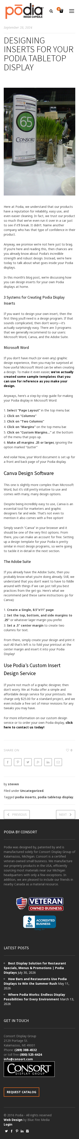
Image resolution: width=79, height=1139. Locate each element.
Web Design (13, 1120)
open (71, 11)
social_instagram (27, 1131)
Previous (19, 814)
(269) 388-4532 (25, 1050)
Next (63, 814)
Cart (58, 9)
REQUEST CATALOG (21, 1092)
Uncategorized (31, 791)
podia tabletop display (55, 797)
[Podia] (24, 10)
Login (8, 1124)
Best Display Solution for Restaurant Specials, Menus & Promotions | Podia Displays (35, 968)
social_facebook (11, 1131)
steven (13, 784)
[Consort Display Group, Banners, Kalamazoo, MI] (39, 923)
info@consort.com (18, 1059)
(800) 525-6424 (31, 1054)
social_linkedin (22, 1131)
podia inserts (25, 797)
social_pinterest (17, 1131)
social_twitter (6, 1131)
